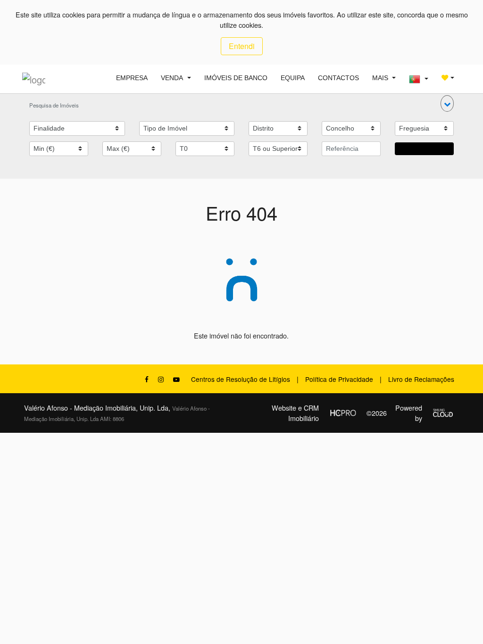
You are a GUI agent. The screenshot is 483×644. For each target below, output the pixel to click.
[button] (447, 103)
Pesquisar (424, 148)
